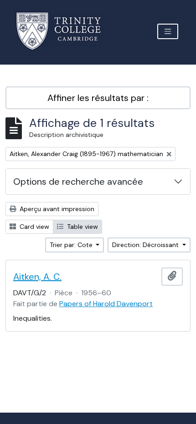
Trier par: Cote (72, 245)
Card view (33, 226)
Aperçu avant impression (56, 209)
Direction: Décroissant (146, 245)
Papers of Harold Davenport (106, 303)
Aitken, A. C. (37, 276)
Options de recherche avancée (78, 181)
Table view (81, 226)
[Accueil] (64, 31)
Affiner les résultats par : (98, 98)
